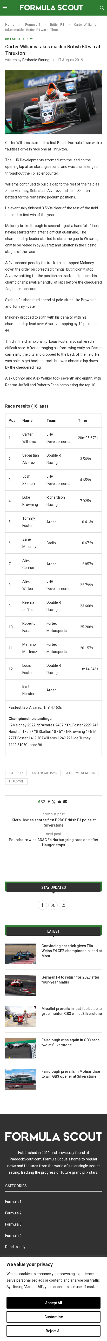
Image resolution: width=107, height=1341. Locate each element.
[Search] (101, 7)
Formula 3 (13, 1224)
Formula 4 (32, 24)
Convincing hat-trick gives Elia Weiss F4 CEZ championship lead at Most (72, 951)
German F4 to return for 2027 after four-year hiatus (70, 980)
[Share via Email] (65, 802)
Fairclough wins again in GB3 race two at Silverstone (70, 1042)
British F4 (57, 24)
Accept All (53, 1303)
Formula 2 (13, 1213)
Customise (53, 1317)
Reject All (54, 1331)
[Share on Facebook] (49, 802)
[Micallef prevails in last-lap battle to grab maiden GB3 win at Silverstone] (20, 1016)
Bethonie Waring (35, 60)
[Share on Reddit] (59, 802)
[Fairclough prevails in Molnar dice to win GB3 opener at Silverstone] (20, 1079)
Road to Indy (15, 1247)
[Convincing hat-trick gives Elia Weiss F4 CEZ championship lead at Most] (20, 954)
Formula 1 (13, 1202)
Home (9, 24)
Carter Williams (44, 773)
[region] (53, 1299)
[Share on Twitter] (54, 802)
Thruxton (16, 781)
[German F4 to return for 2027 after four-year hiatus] (20, 985)
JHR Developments (80, 773)
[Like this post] (43, 802)
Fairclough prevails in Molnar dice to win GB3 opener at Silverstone (71, 1074)
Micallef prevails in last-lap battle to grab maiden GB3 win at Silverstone (72, 1011)
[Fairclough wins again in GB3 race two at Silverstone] (20, 1048)
